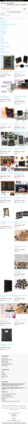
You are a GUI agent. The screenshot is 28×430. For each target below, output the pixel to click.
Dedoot (1, 30)
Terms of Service (5, 362)
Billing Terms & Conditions (7, 364)
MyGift (1, 41)
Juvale (1, 37)
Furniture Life (3, 33)
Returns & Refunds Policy (7, 359)
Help (13, 3)
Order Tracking (10, 4)
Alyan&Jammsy (3, 22)
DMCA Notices (5, 365)
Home (2, 3)
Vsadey (2, 50)
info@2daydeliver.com (9, 397)
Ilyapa (1, 35)
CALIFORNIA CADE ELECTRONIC (7, 24)
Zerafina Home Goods (5, 52)
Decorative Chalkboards (5, 15)
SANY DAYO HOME (4, 43)
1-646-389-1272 (8, 395)
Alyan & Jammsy (3, 20)
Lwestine (2, 39)
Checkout (23, 4)
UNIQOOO (2, 48)
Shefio (1, 44)
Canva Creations (3, 26)
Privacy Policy (4, 358)
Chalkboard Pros (3, 28)
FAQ (10, 3)
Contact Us (17, 4)
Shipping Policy (5, 361)
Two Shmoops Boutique (5, 46)
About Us (6, 3)
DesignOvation (3, 31)
